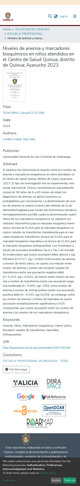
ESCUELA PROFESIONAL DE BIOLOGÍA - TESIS (26, 34)
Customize (9, 480)
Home (7, 29)
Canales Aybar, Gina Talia (19, 139)
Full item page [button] (17, 369)
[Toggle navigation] (75, 16)
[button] (55, 16)
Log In (63, 16)
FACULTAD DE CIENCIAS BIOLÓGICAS (34, 29)
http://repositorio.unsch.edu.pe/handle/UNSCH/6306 (37, 348)
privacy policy (48, 473)
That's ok (69, 480)
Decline (56, 480)
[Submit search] (49, 16)
